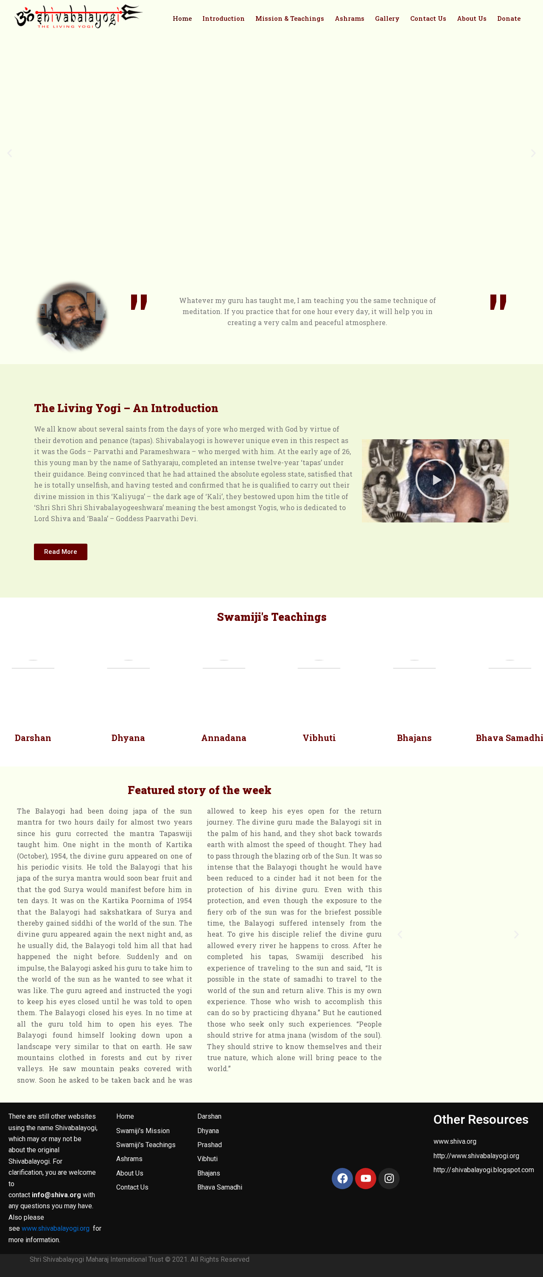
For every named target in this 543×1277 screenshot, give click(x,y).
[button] (9, 153)
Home (182, 18)
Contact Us (428, 18)
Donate (509, 18)
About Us (472, 18)
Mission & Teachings (289, 18)
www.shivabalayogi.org (56, 1228)
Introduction (223, 18)
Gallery (387, 18)
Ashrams (349, 18)
